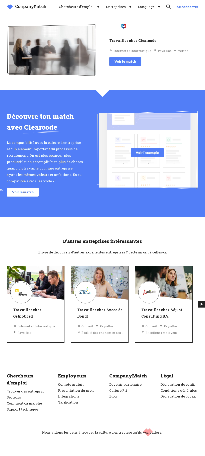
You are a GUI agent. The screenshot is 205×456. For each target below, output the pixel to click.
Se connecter (187, 7)
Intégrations (68, 396)
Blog (113, 396)
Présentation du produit (77, 390)
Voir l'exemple (147, 152)
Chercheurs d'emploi (76, 6)
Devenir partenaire (125, 384)
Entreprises (116, 6)
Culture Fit (118, 390)
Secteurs (14, 397)
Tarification (68, 402)
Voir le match (125, 61)
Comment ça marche (24, 403)
